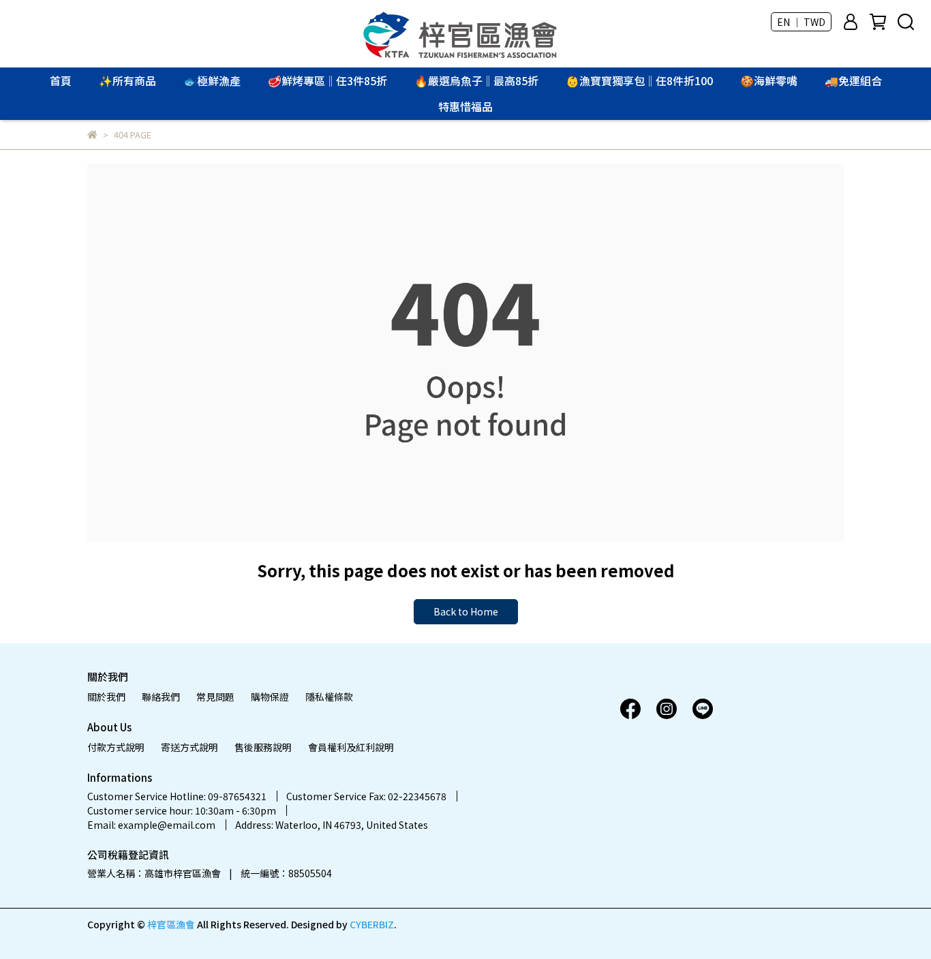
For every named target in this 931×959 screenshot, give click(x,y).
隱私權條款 (329, 696)
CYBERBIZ (372, 924)
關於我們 (106, 696)
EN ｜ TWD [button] (801, 22)
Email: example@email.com (151, 825)
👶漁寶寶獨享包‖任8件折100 (639, 80)
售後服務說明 (263, 747)
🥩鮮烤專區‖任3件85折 (327, 80)
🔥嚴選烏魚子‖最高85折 (476, 80)
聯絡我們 (161, 696)
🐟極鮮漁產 (212, 80)
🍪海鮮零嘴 (768, 80)
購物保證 (270, 696)
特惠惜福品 (465, 106)
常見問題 (215, 696)
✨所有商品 (127, 80)
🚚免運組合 (853, 80)
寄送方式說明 (189, 747)
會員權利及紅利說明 (351, 747)
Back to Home (465, 611)
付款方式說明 (115, 747)
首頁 (61, 80)
